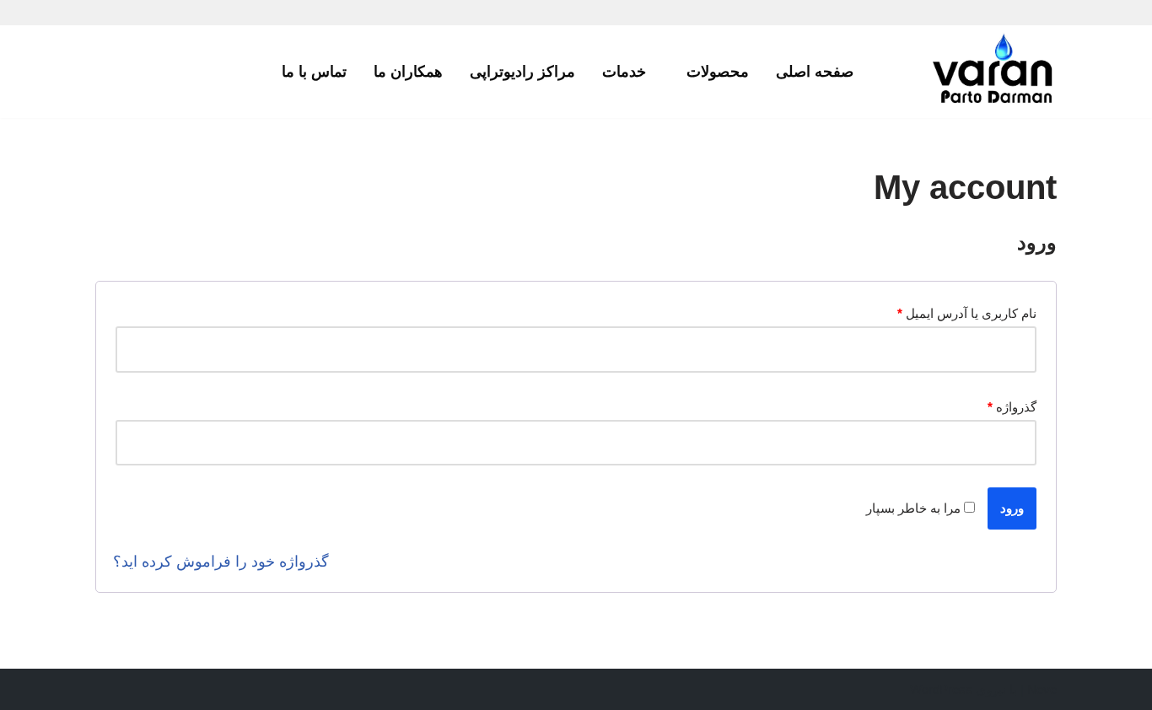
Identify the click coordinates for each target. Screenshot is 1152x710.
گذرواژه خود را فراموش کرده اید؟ (221, 561)
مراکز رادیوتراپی (522, 71)
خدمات (624, 71)
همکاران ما (408, 71)
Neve (1042, 689)
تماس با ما (314, 71)
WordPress (941, 689)
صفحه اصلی (814, 71)
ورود (1012, 508)
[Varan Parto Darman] (993, 71)
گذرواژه (1012, 407)
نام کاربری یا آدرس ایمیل (966, 313)
